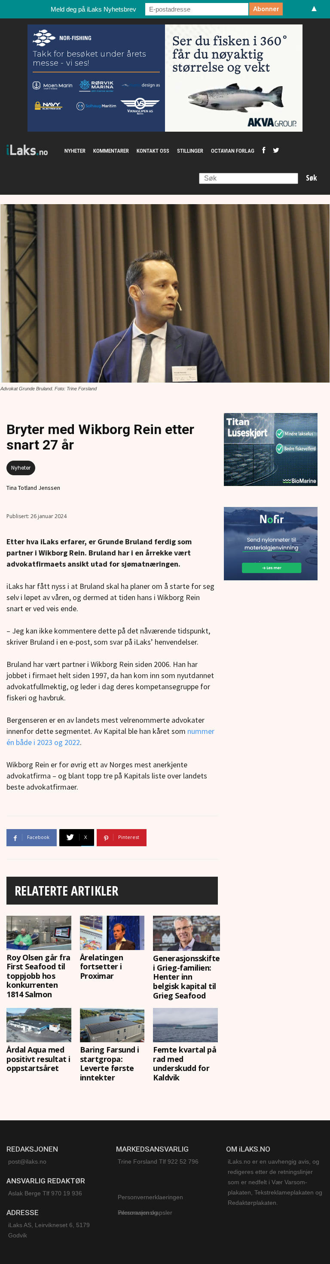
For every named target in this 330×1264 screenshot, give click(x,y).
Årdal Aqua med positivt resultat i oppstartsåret (38, 1058)
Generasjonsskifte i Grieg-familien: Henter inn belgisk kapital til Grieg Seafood (186, 976)
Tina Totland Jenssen (33, 488)
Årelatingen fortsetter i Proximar (101, 966)
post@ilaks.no (27, 1161)
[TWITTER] (276, 151)
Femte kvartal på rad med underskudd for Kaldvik (184, 1063)
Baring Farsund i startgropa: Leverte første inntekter (109, 1063)
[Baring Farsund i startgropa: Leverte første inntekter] (112, 1025)
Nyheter (21, 467)
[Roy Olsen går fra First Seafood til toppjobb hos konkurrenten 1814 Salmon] (38, 933)
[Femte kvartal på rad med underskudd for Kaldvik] (185, 1025)
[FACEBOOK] (263, 151)
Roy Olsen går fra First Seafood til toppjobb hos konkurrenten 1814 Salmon (38, 975)
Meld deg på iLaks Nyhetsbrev (93, 9)
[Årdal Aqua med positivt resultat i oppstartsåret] (38, 1025)
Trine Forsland (137, 1161)
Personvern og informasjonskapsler (145, 1212)
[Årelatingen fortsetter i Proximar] (112, 933)
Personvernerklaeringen (150, 1197)
